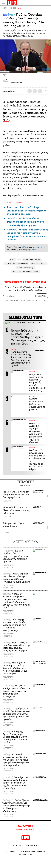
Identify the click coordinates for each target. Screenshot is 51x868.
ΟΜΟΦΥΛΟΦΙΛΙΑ (39, 264)
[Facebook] (44, 69)
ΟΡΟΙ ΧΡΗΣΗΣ (11, 301)
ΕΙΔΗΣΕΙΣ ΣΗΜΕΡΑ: (15, 202)
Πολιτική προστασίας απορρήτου (32, 851)
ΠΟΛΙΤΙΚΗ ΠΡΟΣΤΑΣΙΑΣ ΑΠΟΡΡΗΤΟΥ (32, 301)
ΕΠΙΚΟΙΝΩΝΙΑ (25, 829)
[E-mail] (40, 91)
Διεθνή (20, 8)
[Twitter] (48, 69)
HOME (5, 8)
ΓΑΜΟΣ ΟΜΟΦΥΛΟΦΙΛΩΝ (16, 264)
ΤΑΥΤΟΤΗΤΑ (25, 826)
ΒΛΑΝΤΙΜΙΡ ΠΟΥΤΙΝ (32, 260)
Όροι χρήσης (11, 851)
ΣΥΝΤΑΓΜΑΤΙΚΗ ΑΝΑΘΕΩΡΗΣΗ (25, 271)
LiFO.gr (24, 247)
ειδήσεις (33, 249)
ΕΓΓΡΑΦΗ (42, 296)
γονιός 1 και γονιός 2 (26, 268)
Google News (39, 247)
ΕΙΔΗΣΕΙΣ (13, 8)
